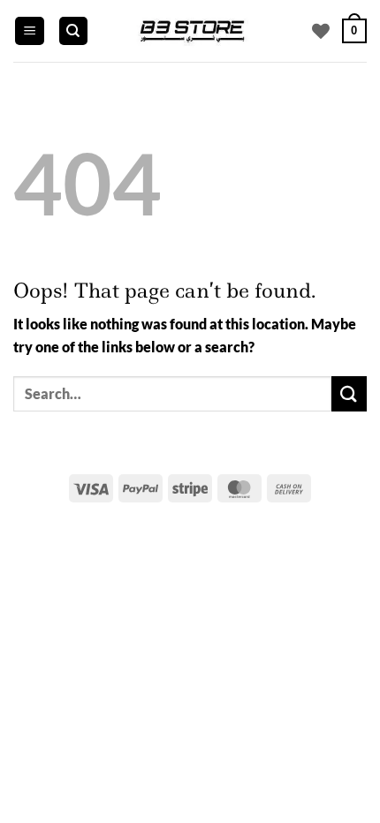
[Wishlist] (321, 30)
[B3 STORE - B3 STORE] (191, 31)
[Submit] (349, 393)
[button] (29, 31)
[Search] (73, 31)
